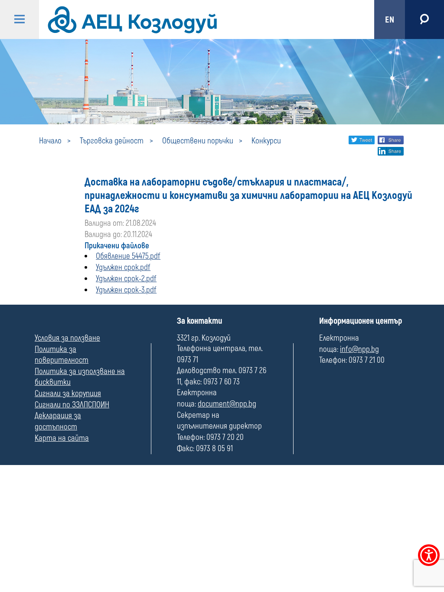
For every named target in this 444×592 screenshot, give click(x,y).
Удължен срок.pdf (123, 267)
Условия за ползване (67, 338)
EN (389, 19)
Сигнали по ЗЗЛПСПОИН (72, 405)
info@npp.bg (359, 349)
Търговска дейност (112, 141)
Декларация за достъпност (58, 421)
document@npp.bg (227, 404)
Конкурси (266, 141)
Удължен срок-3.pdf (126, 290)
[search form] (424, 19)
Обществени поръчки (197, 141)
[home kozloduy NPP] (199, 19)
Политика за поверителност (61, 355)
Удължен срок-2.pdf (126, 278)
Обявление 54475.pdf (128, 256)
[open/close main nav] (19, 19)
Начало (50, 141)
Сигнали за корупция (68, 393)
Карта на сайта (62, 438)
